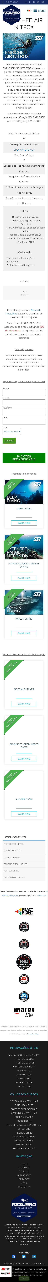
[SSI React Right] (24, 914)
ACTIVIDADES (24, 1175)
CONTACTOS (24, 1187)
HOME (24, 1163)
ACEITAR (24, 1278)
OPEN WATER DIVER (24, 149)
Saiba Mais (24, 523)
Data (5, 417)
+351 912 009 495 (13, 895)
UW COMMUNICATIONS (14, 877)
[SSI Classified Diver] (24, 932)
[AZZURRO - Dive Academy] (11, 14)
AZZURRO (24, 1167)
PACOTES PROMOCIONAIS (24, 1109)
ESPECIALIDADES (24, 1117)
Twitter (25, 1086)
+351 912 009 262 (25, 1058)
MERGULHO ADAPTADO (24, 1148)
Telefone (7, 407)
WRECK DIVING (24, 618)
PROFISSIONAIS (24, 1132)
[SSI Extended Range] (24, 949)
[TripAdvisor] (43, 2)
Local (5, 427)
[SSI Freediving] (24, 984)
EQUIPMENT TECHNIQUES (15, 864)
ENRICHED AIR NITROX (14, 844)
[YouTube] (38, 2)
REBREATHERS (24, 1144)
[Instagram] (34, 2)
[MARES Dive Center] (24, 1017)
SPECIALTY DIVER (24, 689)
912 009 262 (12, 2)
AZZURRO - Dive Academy (25, 1055)
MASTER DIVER (24, 799)
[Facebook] (30, 2)
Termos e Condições (32, 1034)
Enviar (8, 441)
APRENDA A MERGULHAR (24, 1113)
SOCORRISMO (24, 1121)
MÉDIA (24, 1183)
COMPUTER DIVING (12, 857)
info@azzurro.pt (41, 895)
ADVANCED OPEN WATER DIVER (24, 746)
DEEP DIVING (24, 508)
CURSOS (24, 1171)
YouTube (25, 1078)
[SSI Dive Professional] (24, 969)
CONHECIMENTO (15, 837)
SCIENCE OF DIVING (12, 850)
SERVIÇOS (24, 1179)
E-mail (6, 398)
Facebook (25, 1070)
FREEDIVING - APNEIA (24, 1136)
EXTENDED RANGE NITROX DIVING (24, 565)
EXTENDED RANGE (24, 1140)
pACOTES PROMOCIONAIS (24, 458)
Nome (6, 388)
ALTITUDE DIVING (11, 870)
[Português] (28, 10)
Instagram (25, 1074)
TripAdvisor (25, 1082)
